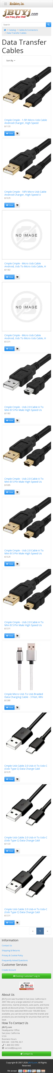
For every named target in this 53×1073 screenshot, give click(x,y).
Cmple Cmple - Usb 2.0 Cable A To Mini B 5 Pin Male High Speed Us (24, 408)
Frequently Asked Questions (15, 960)
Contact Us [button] (27, 1053)
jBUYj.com (32, 1062)
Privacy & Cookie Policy (12, 955)
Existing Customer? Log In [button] (27, 976)
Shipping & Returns (11, 950)
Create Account (9, 970)
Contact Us (7, 945)
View (10, 133)
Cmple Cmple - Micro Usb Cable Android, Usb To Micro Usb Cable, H (25, 265)
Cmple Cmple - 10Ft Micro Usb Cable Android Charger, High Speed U (25, 193)
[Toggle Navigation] (5, 3)
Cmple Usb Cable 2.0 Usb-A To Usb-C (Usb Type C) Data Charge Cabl (25, 767)
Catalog (12, 30)
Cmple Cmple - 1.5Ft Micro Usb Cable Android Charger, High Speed (25, 121)
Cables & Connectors (28, 30)
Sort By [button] (10, 60)
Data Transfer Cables (16, 33)
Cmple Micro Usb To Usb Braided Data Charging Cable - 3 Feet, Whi (23, 695)
